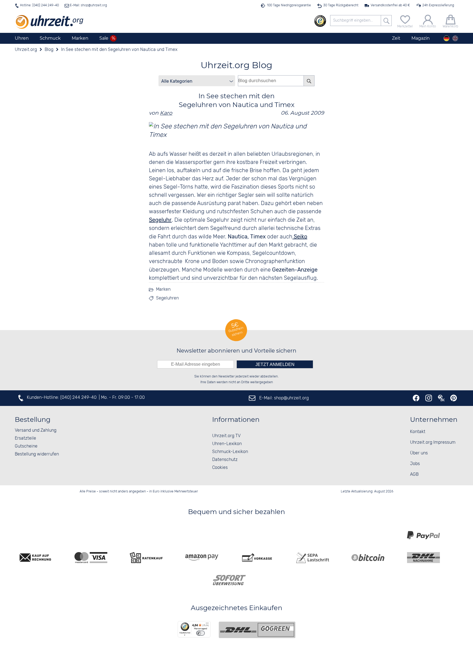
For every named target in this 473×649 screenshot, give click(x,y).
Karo (166, 112)
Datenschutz (225, 460)
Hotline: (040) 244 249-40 (39, 5)
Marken (80, 38)
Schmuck (50, 38)
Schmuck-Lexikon (230, 452)
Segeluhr (160, 220)
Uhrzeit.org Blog (236, 65)
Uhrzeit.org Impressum (432, 442)
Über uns (419, 453)
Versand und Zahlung (35, 430)
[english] (455, 38)
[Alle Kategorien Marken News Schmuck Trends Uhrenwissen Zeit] (196, 80)
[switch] (200, 633)
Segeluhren (167, 298)
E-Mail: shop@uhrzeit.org (88, 5)
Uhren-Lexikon (227, 444)
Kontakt (417, 432)
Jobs (415, 464)
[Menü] (207, 624)
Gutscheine (26, 446)
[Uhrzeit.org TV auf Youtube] (441, 398)
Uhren (22, 38)
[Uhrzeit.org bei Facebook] (416, 398)
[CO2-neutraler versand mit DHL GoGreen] (257, 630)
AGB (414, 474)
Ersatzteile (25, 438)
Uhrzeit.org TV (226, 436)
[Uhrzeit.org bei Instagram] (429, 398)
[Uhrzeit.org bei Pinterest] (454, 398)
